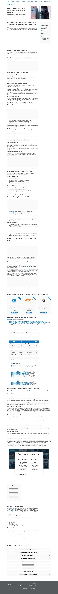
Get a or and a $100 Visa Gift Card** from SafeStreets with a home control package (29, 322)
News (44, 1)
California (14, 4)
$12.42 (36, 356)
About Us (24, 588)
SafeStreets (11, 211)
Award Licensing (20, 585)
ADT (9, 92)
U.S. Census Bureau (13, 509)
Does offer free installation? (28, 568)
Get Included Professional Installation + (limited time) (20, 332)
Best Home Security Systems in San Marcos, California (20, 381)
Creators (41, 1)
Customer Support (20, 583)
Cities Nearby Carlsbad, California (13, 493)
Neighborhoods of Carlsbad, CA (13, 489)
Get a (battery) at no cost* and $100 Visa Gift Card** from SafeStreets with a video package (27, 323)
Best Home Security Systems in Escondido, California (19, 378)
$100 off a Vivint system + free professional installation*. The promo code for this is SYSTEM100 (24, 333)
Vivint (24, 92)
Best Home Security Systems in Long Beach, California (20, 375)
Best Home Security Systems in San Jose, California (19, 372)
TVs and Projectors (24, 1)
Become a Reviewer (29, 588)
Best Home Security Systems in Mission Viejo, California (20, 373)
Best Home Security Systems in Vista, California (19, 380)
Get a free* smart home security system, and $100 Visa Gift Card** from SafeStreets (26, 321)
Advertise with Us (20, 582)
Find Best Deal (14, 312)
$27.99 (27, 356)
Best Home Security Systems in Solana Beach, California (20, 384)
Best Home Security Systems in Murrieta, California (19, 374)
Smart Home (36, 1)
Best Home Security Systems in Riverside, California (19, 371)
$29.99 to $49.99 (21, 356)
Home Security (9, 4)
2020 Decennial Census (16, 517)
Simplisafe (10, 218)
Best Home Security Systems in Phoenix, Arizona (19, 366)
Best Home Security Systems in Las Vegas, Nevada (19, 370)
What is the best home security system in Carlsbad (28, 549)
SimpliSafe (9, 539)
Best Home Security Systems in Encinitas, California (19, 382)
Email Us (34, 588)
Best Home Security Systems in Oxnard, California (19, 376)
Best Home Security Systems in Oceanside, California (19, 377)
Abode (36, 341)
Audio (29, 1)
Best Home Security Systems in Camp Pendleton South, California (21, 383)
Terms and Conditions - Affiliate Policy (32, 583)
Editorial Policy (20, 584)
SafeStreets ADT (10, 319)
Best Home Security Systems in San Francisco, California (20, 367)
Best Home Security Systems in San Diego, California (19, 368)
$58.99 (31, 356)
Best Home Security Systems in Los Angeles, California (20, 365)
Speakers (32, 1)
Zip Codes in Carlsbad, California (13, 497)
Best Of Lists (48, 1)
